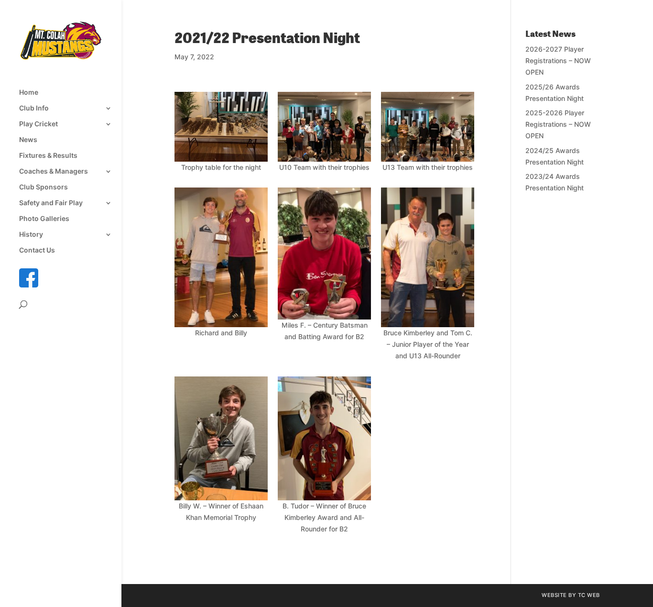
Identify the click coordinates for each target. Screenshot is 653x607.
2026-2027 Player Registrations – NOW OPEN (558, 60)
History (31, 234)
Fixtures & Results (48, 155)
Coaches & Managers (53, 171)
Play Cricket (38, 124)
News (28, 139)
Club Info (34, 108)
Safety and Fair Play (51, 203)
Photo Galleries (44, 218)
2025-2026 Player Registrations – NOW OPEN (558, 124)
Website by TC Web (571, 595)
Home (28, 92)
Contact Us (37, 250)
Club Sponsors (43, 187)
